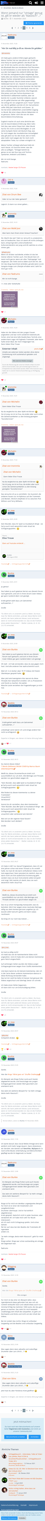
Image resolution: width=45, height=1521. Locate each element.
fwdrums (6, 252)
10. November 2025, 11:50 (9, 1139)
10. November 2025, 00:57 (9, 1031)
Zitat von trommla (11, 465)
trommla (6, 53)
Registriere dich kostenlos (19, 1429)
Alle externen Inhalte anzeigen (22, 361)
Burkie (5, 19)
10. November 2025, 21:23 (9, 1373)
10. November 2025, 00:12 (9, 712)
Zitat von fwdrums (11, 274)
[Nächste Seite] (32, 28)
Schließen (22, 1518)
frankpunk (12, 1493)
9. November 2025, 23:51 (9, 582)
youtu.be (37, 349)
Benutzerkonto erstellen (15, 1437)
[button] (42, 3)
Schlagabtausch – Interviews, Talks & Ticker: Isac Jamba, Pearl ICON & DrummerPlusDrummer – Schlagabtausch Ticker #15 (25, 1457)
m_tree (9, 555)
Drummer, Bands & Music (17, 1465)
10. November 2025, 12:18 (9, 1275)
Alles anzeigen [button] (22, 1295)
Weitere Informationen (9, 1518)
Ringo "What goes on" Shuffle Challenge (23, 1074)
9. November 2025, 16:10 (9, 222)
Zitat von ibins (9, 1378)
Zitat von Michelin (11, 401)
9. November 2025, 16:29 (9, 328)
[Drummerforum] (8, 3)
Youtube (4, 564)
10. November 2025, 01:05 (9, 1065)
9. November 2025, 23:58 (9, 644)
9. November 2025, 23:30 (9, 519)
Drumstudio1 (13, 1473)
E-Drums (11, 1475)
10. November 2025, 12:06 (9, 1171)
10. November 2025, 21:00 (9, 1344)
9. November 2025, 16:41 (9, 396)
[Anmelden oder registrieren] (36, 3)
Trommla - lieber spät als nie (12, 290)
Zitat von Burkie (10, 649)
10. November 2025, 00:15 (9, 759)
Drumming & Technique (16, 1485)
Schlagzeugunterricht (20, 564)
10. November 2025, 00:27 (9, 861)
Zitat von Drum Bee (11, 194)
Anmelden (35, 1437)
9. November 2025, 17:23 (9, 460)
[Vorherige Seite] (12, 28)
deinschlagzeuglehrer (16, 1463)
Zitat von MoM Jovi (11, 228)
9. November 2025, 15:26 (9, 44)
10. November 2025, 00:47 (9, 943)
